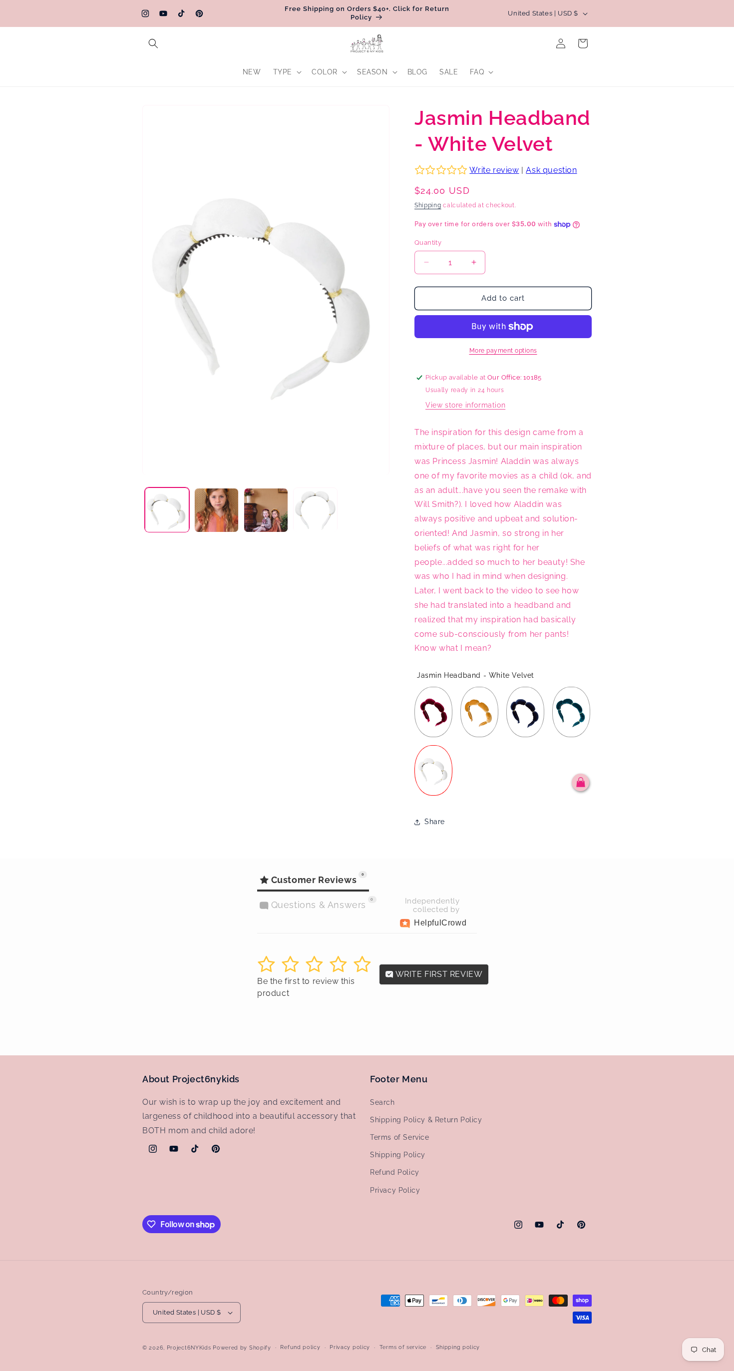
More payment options (503, 350)
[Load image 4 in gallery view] (315, 510)
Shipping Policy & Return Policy (426, 1120)
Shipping (427, 205)
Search (382, 1102)
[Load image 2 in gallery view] (216, 510)
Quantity (427, 242)
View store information (465, 405)
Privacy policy (350, 1347)
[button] (153, 43)
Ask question (551, 170)
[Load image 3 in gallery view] (266, 510)
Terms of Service (399, 1137)
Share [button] (434, 822)
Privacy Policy (395, 1190)
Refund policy (300, 1347)
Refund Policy (394, 1172)
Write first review (437, 974)
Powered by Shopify (242, 1348)
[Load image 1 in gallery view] (167, 510)
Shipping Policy (397, 1155)
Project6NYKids (189, 1348)
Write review (494, 170)
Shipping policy (458, 1347)
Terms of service (402, 1347)
